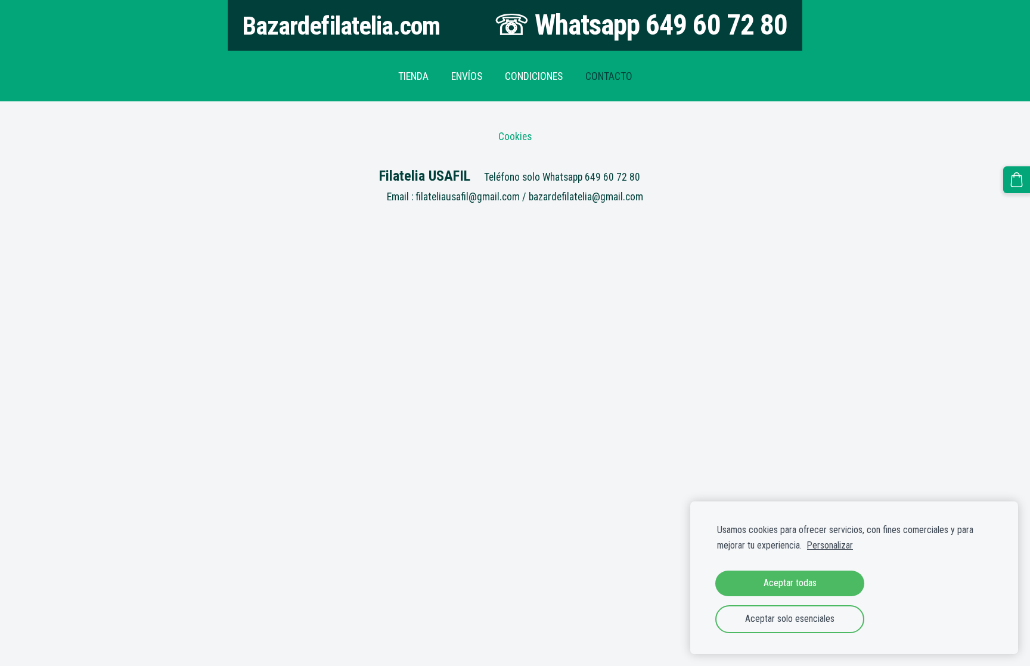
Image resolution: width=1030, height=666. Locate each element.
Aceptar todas (790, 582)
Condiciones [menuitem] (534, 76)
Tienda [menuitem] (413, 76)
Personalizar (830, 545)
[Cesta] (1016, 179)
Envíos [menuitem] (466, 76)
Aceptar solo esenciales (789, 618)
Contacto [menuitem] (608, 76)
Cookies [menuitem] (515, 137)
